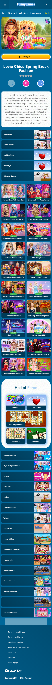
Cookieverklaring (15, 642)
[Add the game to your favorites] (46, 21)
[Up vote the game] (40, 83)
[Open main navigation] (4, 4)
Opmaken (36, 13)
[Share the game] (11, 83)
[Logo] (26, 4)
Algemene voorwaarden (18, 647)
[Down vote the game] (26, 83)
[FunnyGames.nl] (2, 13)
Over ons (12, 652)
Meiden (11, 13)
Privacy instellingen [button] (16, 632)
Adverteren (13, 662)
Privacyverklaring (15, 637)
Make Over (24, 13)
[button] (47, 4)
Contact (11, 657)
